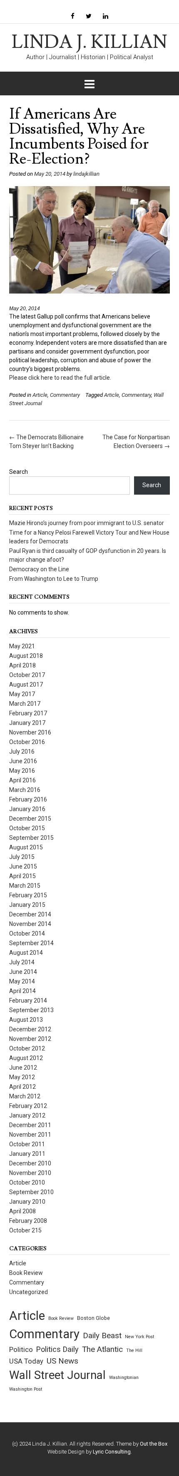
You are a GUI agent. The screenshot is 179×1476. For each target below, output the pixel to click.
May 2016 (22, 770)
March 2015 (24, 885)
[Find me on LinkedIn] (105, 16)
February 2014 (28, 1000)
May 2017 (22, 694)
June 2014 (23, 971)
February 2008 (28, 1220)
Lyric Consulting (112, 1452)
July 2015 (22, 857)
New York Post (139, 1336)
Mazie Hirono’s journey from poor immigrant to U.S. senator (86, 523)
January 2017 (27, 722)
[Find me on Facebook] (72, 16)
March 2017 (24, 703)
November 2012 (30, 1038)
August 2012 (26, 1058)
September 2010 (31, 1192)
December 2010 (30, 1163)
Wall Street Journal (57, 1375)
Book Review (26, 1272)
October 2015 (27, 828)
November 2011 (30, 1134)
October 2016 (27, 742)
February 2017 (28, 713)
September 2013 (31, 1010)
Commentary (65, 395)
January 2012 (27, 1115)
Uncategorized (28, 1292)
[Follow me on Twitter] (88, 16)
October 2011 (27, 1144)
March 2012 (24, 1096)
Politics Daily (57, 1349)
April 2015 (22, 876)
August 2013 (26, 1019)
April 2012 (22, 1086)
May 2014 (22, 981)
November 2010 (30, 1173)
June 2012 (23, 1067)
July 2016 (22, 751)
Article (39, 395)
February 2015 (28, 895)
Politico (21, 1349)
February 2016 (28, 799)
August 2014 (26, 952)
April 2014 (22, 991)
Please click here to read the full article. (60, 377)
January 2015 (27, 904)
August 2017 (26, 684)
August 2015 (26, 847)
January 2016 (27, 809)
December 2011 (30, 1125)
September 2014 (31, 943)
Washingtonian (124, 1377)
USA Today (26, 1361)
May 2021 (22, 646)
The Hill (134, 1350)
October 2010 (27, 1182)
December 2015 (30, 818)
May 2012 (22, 1077)
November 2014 (30, 924)
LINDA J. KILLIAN (89, 42)
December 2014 (30, 914)
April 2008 (22, 1211)
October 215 (25, 1230)
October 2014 (27, 933)
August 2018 (26, 655)
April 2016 (22, 780)
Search (18, 471)
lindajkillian (86, 174)
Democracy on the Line (39, 569)
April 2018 (22, 665)
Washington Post (25, 1389)
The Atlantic (102, 1349)
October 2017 (27, 675)
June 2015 (23, 866)
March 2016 (24, 790)
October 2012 (27, 1048)
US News (62, 1361)
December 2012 (30, 1029)
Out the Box (153, 1444)
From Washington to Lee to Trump (53, 578)
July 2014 (22, 962)
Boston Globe (93, 1318)
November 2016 (30, 732)
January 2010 (27, 1201)
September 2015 (31, 837)
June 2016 (23, 761)
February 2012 (28, 1106)
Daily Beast (102, 1335)
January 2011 (27, 1153)
